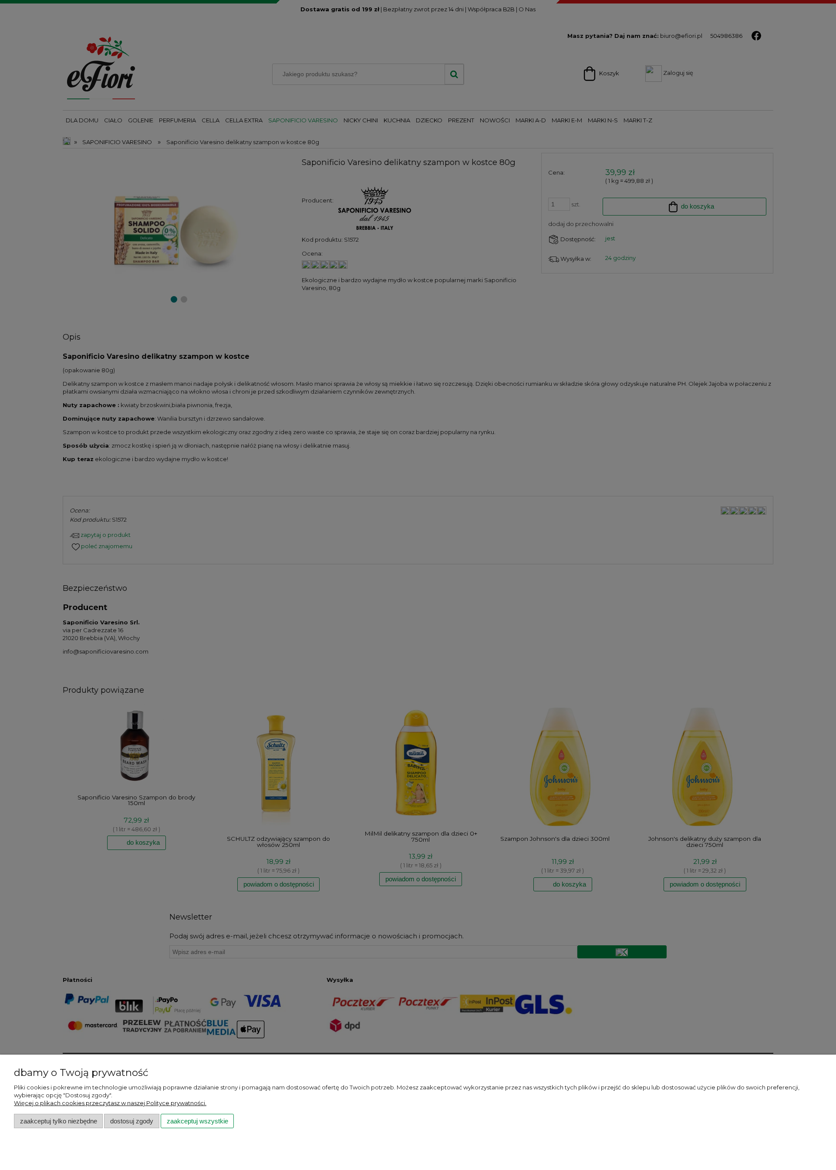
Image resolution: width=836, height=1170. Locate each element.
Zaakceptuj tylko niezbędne (58, 1121)
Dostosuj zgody (131, 1121)
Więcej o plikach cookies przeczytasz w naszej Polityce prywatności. (110, 1102)
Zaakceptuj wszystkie (197, 1121)
